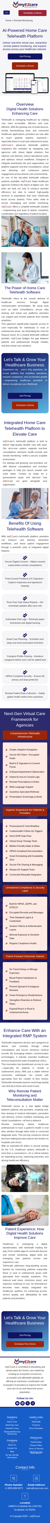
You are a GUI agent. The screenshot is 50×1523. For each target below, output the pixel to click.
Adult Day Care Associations (36, 1452)
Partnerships (36, 1442)
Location (25, 1502)
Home (9, 20)
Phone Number (13, 1485)
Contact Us (12, 1448)
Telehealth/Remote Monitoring (12, 1433)
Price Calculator (36, 1428)
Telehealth (36, 1422)
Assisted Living (12, 1428)
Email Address (36, 1485)
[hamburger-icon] (6, 13)
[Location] (25, 1496)
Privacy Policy (36, 1445)
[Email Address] (36, 1478)
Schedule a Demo (32, 13)
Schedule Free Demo (25, 1344)
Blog (12, 1451)
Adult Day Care (12, 1425)
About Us (12, 1445)
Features (36, 1425)
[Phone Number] (13, 1478)
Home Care (12, 1422)
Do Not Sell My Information (12, 1456)
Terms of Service (36, 1448)
